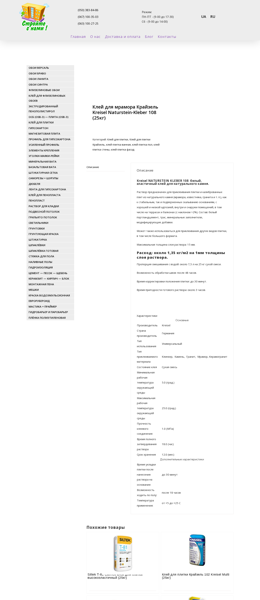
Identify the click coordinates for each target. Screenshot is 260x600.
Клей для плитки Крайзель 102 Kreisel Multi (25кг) (195, 576)
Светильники (38, 222)
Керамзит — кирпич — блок (49, 278)
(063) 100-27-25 (88, 23)
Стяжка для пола (41, 256)
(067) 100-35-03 (88, 17)
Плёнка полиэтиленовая (47, 317)
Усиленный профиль (44, 144)
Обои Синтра (38, 84)
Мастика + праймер (43, 306)
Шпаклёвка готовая (43, 250)
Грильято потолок (43, 217)
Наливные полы (40, 262)
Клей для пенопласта (44, 195)
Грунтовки (37, 228)
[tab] (105, 167)
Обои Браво (37, 73)
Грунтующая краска (44, 234)
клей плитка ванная (118, 144)
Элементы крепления (44, 150)
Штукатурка (38, 239)
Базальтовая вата (42, 167)
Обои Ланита (38, 79)
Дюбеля (34, 184)
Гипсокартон (38, 128)
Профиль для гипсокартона (49, 139)
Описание (92, 167)
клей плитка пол (142, 144)
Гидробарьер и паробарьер (48, 312)
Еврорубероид (39, 301)
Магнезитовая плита (44, 133)
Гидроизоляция (41, 267)
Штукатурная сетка (43, 172)
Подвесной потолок (44, 211)
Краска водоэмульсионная (49, 295)
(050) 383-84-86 (88, 10)
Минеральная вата (42, 161)
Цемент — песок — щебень (48, 273)
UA (203, 16)
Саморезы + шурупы (43, 178)
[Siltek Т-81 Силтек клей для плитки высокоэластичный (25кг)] (123, 542)
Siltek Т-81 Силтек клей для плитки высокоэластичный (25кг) (115, 576)
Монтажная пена (41, 284)
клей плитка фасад (122, 149)
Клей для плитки (117, 139)
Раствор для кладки (44, 206)
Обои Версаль (39, 67)
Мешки (34, 289)
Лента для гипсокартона (47, 189)
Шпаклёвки (37, 245)
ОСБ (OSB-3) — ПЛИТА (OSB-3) (48, 117)
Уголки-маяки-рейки (44, 156)
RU (212, 16)
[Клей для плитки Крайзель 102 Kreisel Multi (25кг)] (197, 542)
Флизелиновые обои (44, 90)
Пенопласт (37, 200)
